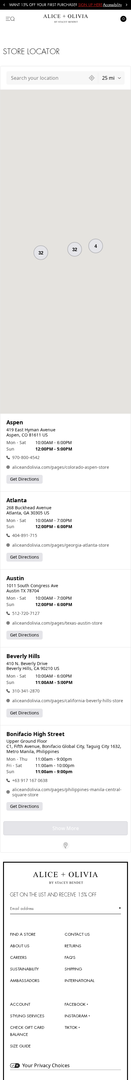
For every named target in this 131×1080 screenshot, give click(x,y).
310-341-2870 (26, 691)
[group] (56, 5)
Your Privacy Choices (46, 1065)
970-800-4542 (26, 457)
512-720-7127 (26, 613)
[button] (75, 249)
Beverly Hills (23, 656)
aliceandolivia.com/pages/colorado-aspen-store (60, 467)
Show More (65, 828)
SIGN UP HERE (90, 5)
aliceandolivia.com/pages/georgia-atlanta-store (60, 545)
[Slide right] (127, 5)
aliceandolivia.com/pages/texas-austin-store (57, 623)
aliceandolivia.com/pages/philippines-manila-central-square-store (67, 792)
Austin (15, 578)
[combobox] (46, 78)
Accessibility (112, 5)
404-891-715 (24, 535)
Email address (22, 908)
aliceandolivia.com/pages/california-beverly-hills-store (67, 700)
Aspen (14, 422)
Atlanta (16, 500)
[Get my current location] (92, 78)
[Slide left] (4, 5)
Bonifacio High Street (35, 734)
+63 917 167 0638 (30, 780)
